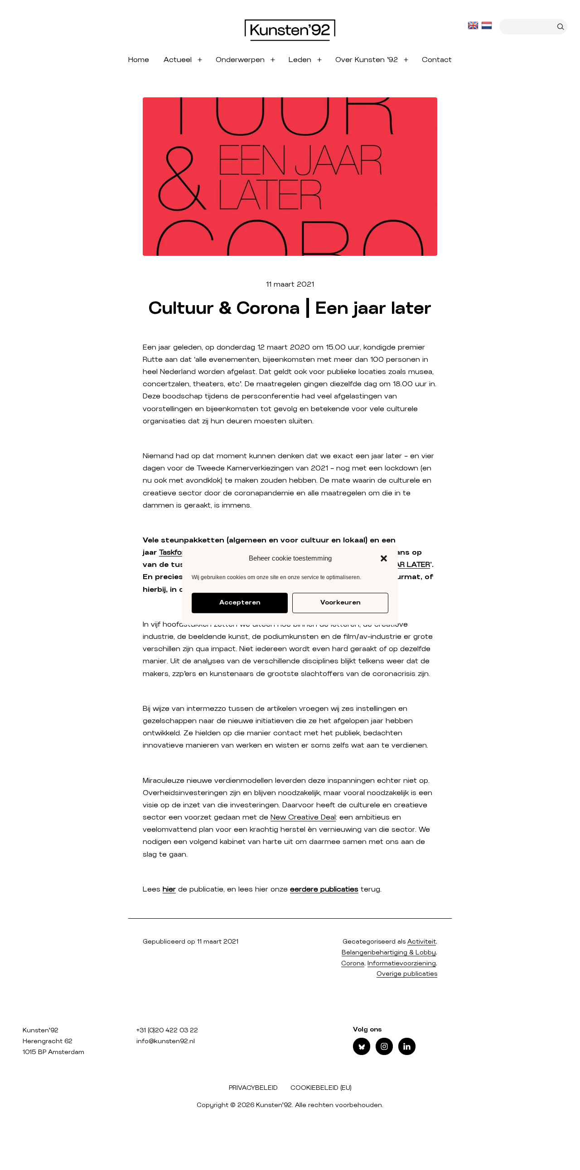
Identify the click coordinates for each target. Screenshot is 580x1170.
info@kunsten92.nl (165, 1041)
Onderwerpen (240, 59)
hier (169, 889)
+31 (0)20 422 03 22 (167, 1030)
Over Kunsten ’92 (366, 59)
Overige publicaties (407, 974)
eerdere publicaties (324, 889)
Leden (300, 59)
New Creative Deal (303, 817)
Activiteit (421, 942)
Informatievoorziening (401, 963)
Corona (352, 963)
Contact (437, 59)
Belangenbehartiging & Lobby (389, 952)
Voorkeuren (340, 602)
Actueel (178, 59)
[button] (383, 558)
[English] (474, 25)
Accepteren (239, 602)
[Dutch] (487, 25)
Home (138, 59)
